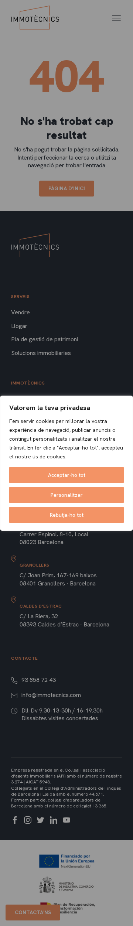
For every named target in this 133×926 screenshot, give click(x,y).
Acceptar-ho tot (66, 475)
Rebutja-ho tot (66, 515)
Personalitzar (67, 495)
